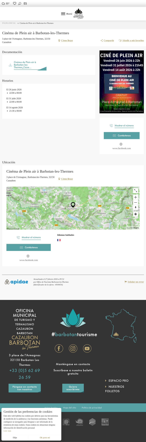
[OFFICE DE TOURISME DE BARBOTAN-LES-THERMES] (78, 13)
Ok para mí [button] (45, 438)
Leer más (7, 431)
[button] (19, 3)
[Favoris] (15, 3)
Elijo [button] (15, 438)
